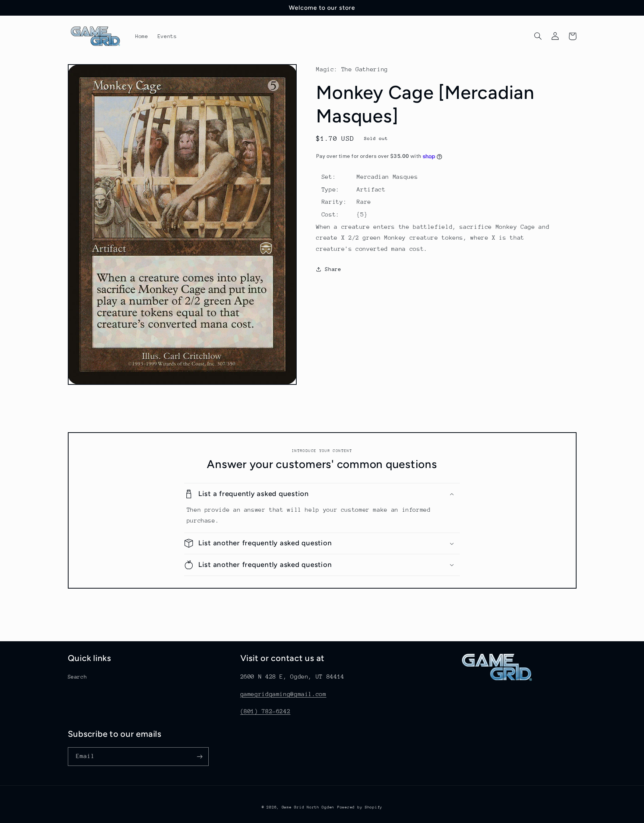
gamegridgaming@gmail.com (283, 694)
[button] (538, 36)
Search (77, 677)
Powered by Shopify (359, 807)
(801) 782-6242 (265, 711)
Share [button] (333, 269)
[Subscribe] (199, 756)
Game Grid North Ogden (308, 807)
